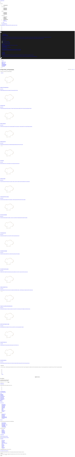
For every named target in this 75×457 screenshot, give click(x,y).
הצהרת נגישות (2, 397)
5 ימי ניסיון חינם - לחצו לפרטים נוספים (6, 47)
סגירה (1, 455)
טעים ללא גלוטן (31, 56)
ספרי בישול (13, 38)
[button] (4, 35)
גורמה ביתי (3, 56)
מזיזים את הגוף (11, 56)
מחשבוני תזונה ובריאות (4, 48)
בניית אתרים (6, 450)
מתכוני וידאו (33, 38)
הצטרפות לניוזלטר (4, 64)
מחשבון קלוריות (19, 49)
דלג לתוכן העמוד (2, 0)
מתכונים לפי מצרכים (25, 38)
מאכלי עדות (15, 38)
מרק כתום (3, 445)
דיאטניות (3, 429)
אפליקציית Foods (2, 434)
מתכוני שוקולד (3, 410)
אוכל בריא (18, 38)
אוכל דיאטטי (21, 38)
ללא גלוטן (3, 411)
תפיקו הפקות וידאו (2, 450)
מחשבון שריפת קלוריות (14, 49)
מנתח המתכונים (42, 38)
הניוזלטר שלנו (2, 378)
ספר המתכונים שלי (37, 38)
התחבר (3, 22)
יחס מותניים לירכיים (4, 49)
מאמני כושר (3, 432)
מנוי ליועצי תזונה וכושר (3, 392)
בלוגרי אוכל (3, 430)
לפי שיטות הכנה (4, 38)
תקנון (1, 396)
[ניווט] (0, 31)
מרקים (2, 409)
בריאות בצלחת (35, 56)
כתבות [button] (4, 53)
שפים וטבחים (3, 431)
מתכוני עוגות (3, 405)
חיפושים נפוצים (1, 438)
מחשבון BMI (3, 425)
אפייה (2, 408)
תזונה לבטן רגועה (20, 56)
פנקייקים (3, 444)
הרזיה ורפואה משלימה (7, 56)
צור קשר (4, 20)
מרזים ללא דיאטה (16, 56)
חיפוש (3, 60)
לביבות (2, 446)
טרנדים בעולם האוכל (4, 417)
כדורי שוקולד (3, 442)
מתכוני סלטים (3, 404)
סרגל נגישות (3, 66)
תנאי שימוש (3, 396)
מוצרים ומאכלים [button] (8, 43)
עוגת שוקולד (3, 440)
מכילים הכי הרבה (4, 45)
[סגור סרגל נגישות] (0, 2)
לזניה (2, 443)
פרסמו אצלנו (1, 394)
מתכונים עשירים (30, 38)
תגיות (72, 69)
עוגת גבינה (3, 441)
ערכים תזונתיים (12, 45)
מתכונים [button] (7, 35)
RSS (0, 400)
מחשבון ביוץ (3, 52)
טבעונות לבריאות (28, 56)
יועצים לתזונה (3, 433)
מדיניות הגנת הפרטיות (3, 454)
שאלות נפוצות (2, 395)
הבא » (2, 374)
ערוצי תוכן (3, 54)
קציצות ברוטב (3, 63)
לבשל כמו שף (23, 56)
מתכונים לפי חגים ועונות (8, 38)
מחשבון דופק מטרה (9, 49)
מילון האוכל (3, 44)
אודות (1, 393)
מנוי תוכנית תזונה (2, 398)
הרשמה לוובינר (3, 65)
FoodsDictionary (2, 383)
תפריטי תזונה (16, 45)
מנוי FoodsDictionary (4, 23)
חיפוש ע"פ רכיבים (8, 45)
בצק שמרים (3, 447)
